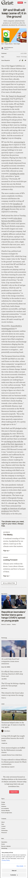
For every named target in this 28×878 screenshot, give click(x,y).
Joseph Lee (4, 743)
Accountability (5, 808)
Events (3, 844)
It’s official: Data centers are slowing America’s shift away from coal (12, 674)
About (2, 822)
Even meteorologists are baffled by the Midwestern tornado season (13, 750)
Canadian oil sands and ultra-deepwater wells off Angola (13, 206)
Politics (14, 624)
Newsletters (4, 842)
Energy (3, 802)
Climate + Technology (22, 56)
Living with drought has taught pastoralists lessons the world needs (13, 738)
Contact (3, 826)
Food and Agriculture (6, 812)
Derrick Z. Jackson (6, 624)
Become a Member (6, 846)
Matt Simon (4, 688)
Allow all (14, 870)
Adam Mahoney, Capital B (7, 766)
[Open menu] (25, 2)
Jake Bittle (4, 678)
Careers (3, 828)
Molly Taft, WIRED (5, 667)
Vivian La (3, 697)
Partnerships (4, 830)
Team (2, 824)
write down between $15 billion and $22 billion (11, 220)
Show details (20, 866)
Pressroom (4, 832)
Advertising (4, 848)
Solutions (3, 806)
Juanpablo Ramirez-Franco (8, 755)
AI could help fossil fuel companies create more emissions (10, 661)
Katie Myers (7, 731)
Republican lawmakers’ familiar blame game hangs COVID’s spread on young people (13, 616)
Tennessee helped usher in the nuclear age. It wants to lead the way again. (13, 725)
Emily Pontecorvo (8, 47)
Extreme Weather (5, 810)
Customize (13, 875)
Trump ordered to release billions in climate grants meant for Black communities (14, 762)
